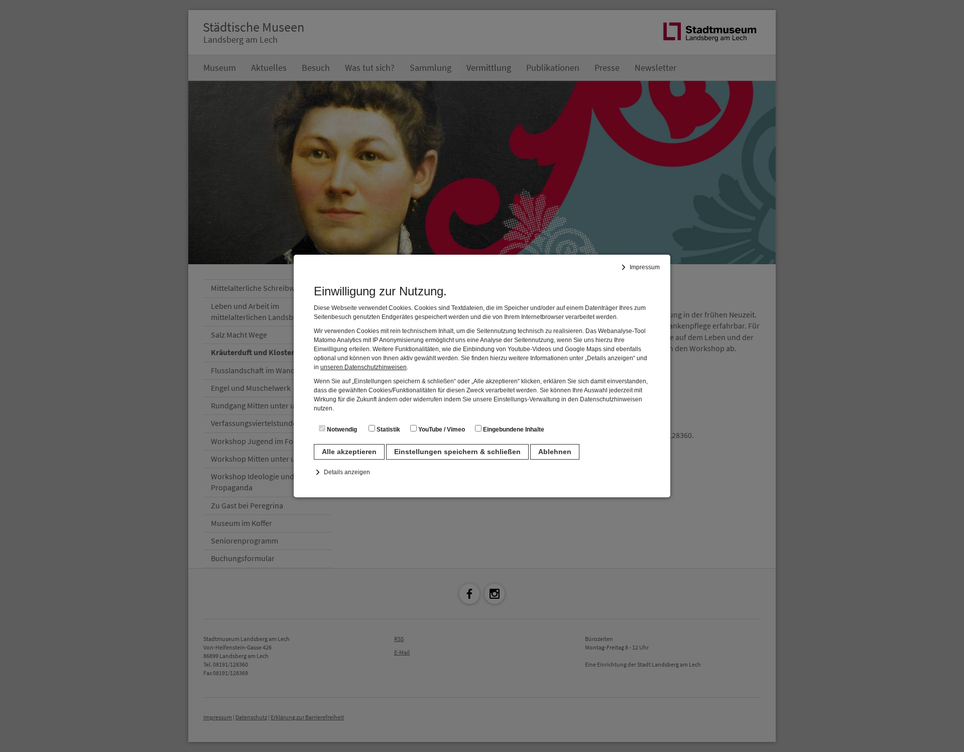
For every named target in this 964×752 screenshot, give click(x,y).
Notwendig (341, 429)
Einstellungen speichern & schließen (457, 452)
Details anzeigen (347, 472)
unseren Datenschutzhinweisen (363, 367)
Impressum (645, 267)
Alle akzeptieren (349, 452)
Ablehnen (554, 452)
